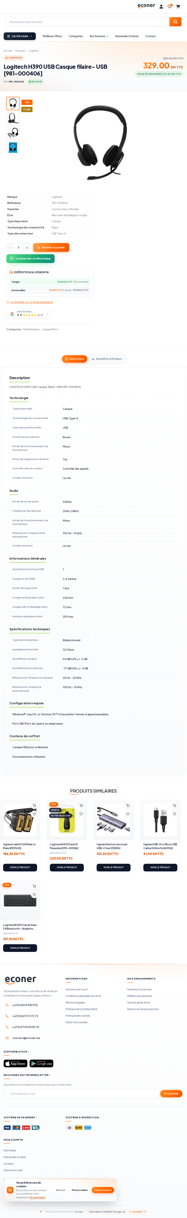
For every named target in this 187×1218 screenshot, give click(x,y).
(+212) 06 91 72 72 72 (25, 1016)
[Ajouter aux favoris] (34, 814)
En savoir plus (37, 1197)
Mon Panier (10, 1150)
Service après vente (138, 1002)
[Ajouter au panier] (34, 805)
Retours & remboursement (143, 1009)
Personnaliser (80, 1190)
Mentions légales (75, 1002)
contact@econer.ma (26, 1038)
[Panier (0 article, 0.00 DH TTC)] (178, 6)
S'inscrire (171, 1093)
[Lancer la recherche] (175, 21)
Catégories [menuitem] (76, 36)
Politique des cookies (78, 1015)
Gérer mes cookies (77, 1022)
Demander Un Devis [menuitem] (127, 36)
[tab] (74, 359)
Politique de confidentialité (81, 1009)
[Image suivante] (175, 142)
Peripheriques (31, 329)
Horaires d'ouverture (139, 989)
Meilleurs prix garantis (139, 995)
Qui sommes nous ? (77, 989)
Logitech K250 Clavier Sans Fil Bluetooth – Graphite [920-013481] (20, 928)
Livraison (9, 1163)
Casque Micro (50, 329)
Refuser (60, 1190)
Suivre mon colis (13, 1170)
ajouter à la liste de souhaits (32, 302)
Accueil (8, 50)
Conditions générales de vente (83, 995)
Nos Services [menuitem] (97, 36)
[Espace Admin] (161, 6)
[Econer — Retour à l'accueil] (146, 6)
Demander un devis (15, 1157)
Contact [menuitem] (151, 36)
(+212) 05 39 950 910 (25, 1005)
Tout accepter (103, 1190)
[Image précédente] (26, 142)
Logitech (33, 50)
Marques (20, 50)
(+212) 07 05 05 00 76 (25, 1027)
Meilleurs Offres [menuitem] (52, 36)
